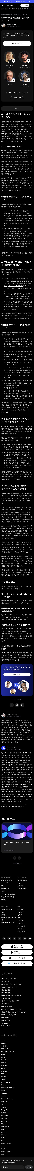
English (3, 1063)
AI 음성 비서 (5, 981)
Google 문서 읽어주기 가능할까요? (12, 1009)
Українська (4, 1093)
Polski (3, 1085)
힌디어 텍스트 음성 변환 (8, 1015)
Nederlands (5, 1060)
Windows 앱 (5, 888)
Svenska (4, 1101)
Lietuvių (3, 1138)
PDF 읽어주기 (5, 1018)
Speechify (26, 572)
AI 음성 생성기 (22, 880)
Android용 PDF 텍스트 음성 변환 (11, 984)
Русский (3, 1090)
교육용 (3, 915)
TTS (6, 270)
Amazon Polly (5, 653)
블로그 (20, 915)
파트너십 (20, 920)
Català (3, 1149)
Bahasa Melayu (6, 1151)
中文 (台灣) (4, 1049)
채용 (19, 918)
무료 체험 (13, 620)
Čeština (3, 1054)
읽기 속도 (21, 241)
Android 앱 (4, 883)
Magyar (3, 1043)
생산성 (5, 9)
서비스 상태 (21, 926)
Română (3, 1113)
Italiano (3, 1077)
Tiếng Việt (4, 1110)
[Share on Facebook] (12, 705)
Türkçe (3, 1107)
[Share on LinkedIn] (22, 705)
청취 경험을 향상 (13, 307)
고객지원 (20, 923)
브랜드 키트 (21, 931)
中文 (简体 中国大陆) (7, 1052)
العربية (3, 1040)
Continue (29, 1167)
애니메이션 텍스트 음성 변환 (10, 1001)
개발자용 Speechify (7, 909)
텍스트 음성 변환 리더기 (8, 987)
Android (15, 281)
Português (4, 1115)
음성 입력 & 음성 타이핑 (8, 979)
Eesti (3, 1129)
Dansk (3, 1057)
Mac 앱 (3, 886)
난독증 (14, 229)
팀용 (2, 912)
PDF (2, 134)
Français (4, 1065)
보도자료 (20, 929)
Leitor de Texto (6, 1026)
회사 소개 (21, 909)
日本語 (3, 1079)
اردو (2, 1154)
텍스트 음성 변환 (9, 35)
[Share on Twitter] (17, 705)
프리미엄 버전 (5, 407)
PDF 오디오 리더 (6, 1006)
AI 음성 (19, 33)
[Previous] (14, 858)
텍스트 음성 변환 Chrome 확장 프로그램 (13, 1012)
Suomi (3, 1068)
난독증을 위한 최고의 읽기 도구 (11, 995)
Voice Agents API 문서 (8, 922)
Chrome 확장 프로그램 (8, 894)
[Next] (19, 858)
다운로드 (4, 900)
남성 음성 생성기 (6, 993)
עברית (3, 1140)
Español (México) (6, 1099)
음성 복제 (21, 886)
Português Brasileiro (7, 1088)
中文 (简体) (4, 1046)
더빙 (19, 883)
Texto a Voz (4, 1023)
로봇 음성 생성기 (6, 998)
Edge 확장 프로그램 (7, 897)
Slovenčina (4, 1124)
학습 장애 (8, 166)
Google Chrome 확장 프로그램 (13, 286)
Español (3, 1096)
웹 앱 (3, 891)
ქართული (4, 1121)
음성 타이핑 (20, 35)
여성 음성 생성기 (6, 990)
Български (4, 1118)
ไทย (2, 1104)
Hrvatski (4, 1132)
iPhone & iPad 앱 (6, 880)
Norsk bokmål (5, 1082)
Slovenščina (5, 1126)
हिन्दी (2, 1074)
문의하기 (20, 912)
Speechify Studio (23, 888)
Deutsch (4, 1071)
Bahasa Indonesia (6, 1143)
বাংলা (2, 1146)
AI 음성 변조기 (5, 1004)
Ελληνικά (4, 1135)
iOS (11, 281)
